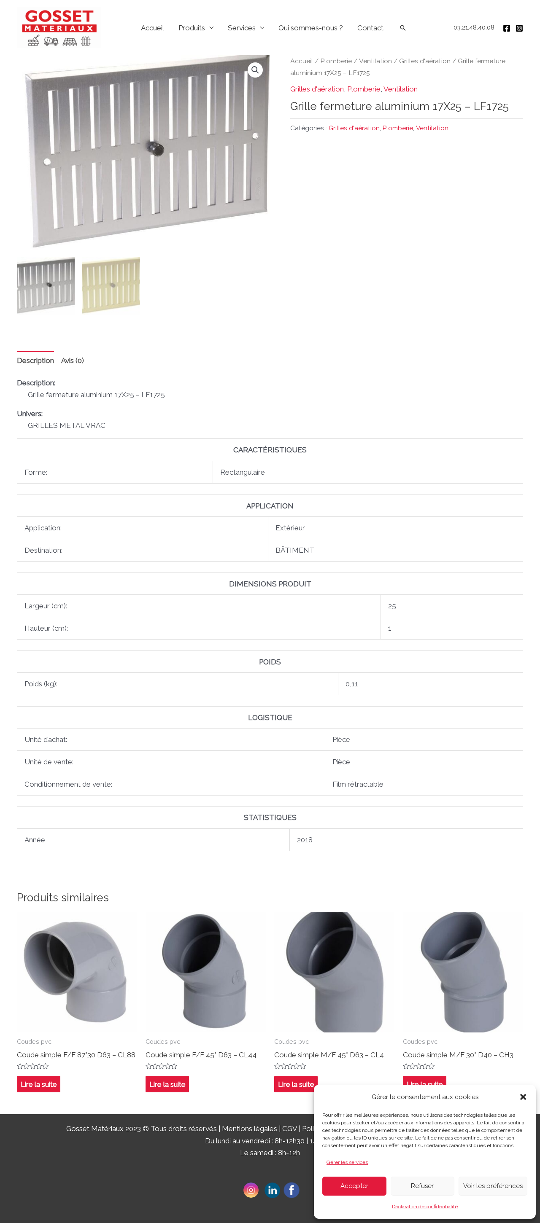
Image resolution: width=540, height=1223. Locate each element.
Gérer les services (347, 1162)
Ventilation (375, 61)
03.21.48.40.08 (474, 27)
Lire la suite (39, 1084)
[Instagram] (519, 28)
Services (242, 28)
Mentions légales (249, 1128)
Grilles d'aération (425, 61)
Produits (191, 28)
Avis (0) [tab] (72, 360)
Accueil (152, 28)
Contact (370, 28)
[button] (523, 1097)
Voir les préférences (493, 1186)
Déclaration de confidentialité (425, 1207)
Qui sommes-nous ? (310, 28)
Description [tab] (35, 360)
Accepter (354, 1186)
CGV (289, 1128)
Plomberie (336, 61)
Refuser (422, 1186)
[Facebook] (506, 28)
